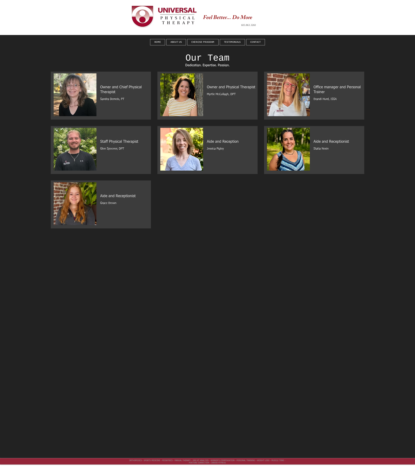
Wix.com (230, 469)
